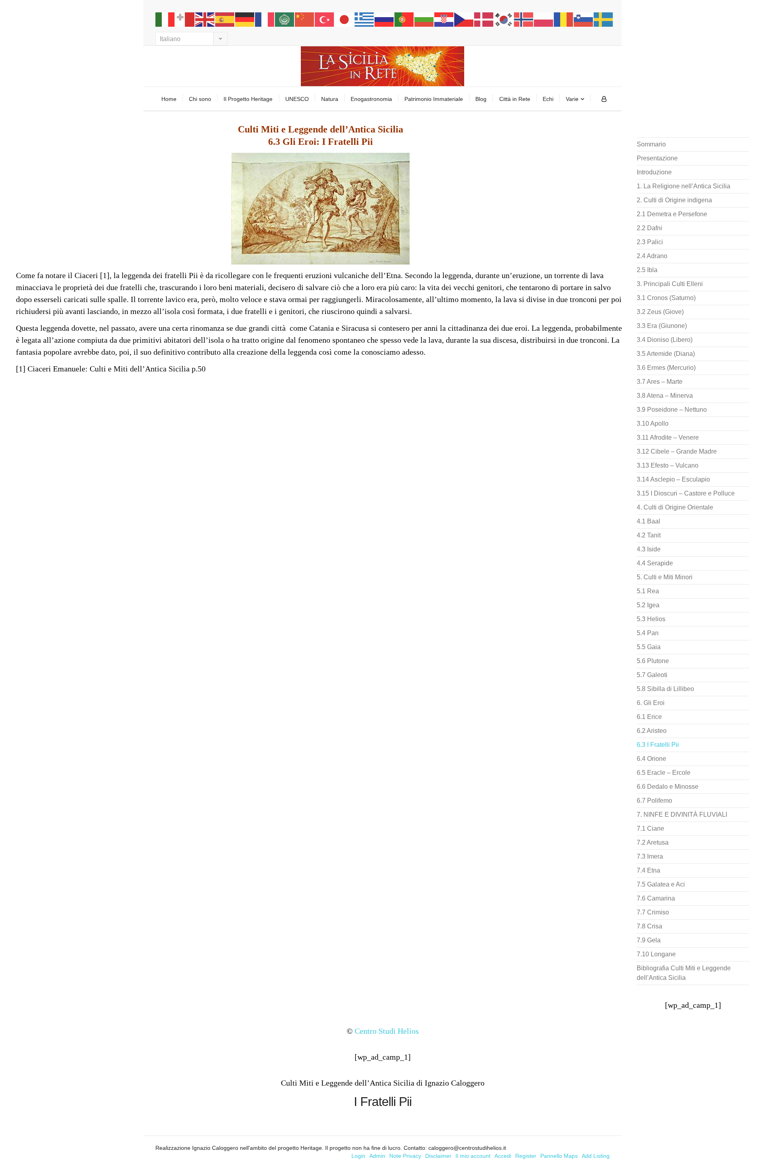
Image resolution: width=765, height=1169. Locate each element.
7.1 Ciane (650, 828)
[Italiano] (165, 19)
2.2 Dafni (649, 228)
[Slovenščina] (584, 19)
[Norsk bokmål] (524, 19)
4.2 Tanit (649, 535)
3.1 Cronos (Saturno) (666, 297)
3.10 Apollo (653, 423)
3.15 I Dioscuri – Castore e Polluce (686, 493)
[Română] (564, 19)
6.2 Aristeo (652, 730)
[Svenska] (604, 19)
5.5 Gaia (649, 647)
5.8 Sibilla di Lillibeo (665, 688)
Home (169, 99)
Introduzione (654, 172)
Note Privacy (405, 1156)
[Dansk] (484, 19)
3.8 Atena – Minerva (665, 395)
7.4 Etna (648, 870)
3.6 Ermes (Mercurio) (666, 367)
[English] (205, 19)
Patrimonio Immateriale (433, 99)
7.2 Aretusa (653, 842)
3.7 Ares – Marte (660, 381)
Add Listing (596, 1156)
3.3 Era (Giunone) (662, 325)
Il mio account (472, 1156)
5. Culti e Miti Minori (664, 577)
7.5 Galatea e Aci (661, 884)
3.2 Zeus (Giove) (660, 311)
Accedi (502, 1156)
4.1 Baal (648, 521)
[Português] (404, 19)
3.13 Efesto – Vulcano (667, 465)
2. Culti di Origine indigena (674, 200)
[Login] (604, 99)
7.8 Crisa (649, 926)
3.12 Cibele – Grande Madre (677, 451)
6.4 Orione (651, 758)
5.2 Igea (648, 605)
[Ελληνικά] (365, 19)
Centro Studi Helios (387, 1031)
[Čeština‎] (464, 19)
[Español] (225, 19)
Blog (480, 99)
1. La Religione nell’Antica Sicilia (683, 186)
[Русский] (384, 19)
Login (358, 1156)
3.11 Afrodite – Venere (668, 437)
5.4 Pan (648, 633)
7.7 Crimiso (653, 912)
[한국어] (504, 19)
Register (525, 1156)
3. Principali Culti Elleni (670, 283)
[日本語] (345, 19)
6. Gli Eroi (651, 702)
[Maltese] (185, 19)
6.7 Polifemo (654, 800)
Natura (329, 99)
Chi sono (200, 99)
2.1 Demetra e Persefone (672, 214)
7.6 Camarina (656, 898)
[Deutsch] (245, 19)
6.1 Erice (649, 716)
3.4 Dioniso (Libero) (664, 339)
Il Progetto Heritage (248, 99)
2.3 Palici (650, 242)
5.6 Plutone (653, 661)
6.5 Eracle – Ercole (663, 772)
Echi (548, 99)
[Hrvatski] (444, 19)
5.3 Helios (651, 619)
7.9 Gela (649, 940)
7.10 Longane (656, 954)
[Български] (424, 19)
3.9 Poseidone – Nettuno (672, 409)
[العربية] (285, 19)
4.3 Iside (649, 549)
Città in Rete (514, 99)
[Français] (265, 19)
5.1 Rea (648, 591)
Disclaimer (438, 1156)
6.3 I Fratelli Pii (658, 744)
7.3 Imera (650, 856)
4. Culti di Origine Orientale (675, 507)
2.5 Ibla (647, 270)
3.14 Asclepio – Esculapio (673, 479)
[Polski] (544, 19)
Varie (572, 99)
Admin (377, 1156)
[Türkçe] (325, 19)
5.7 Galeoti (652, 674)
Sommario (651, 144)
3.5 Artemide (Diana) (666, 353)
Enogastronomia (371, 99)
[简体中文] (305, 19)
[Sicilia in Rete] (382, 66)
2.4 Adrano (652, 256)
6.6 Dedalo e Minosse (667, 786)
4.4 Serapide (655, 563)
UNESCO (297, 99)
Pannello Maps (559, 1156)
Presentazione (657, 158)
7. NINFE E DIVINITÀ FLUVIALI (682, 814)
